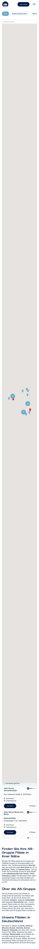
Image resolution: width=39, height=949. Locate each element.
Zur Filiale (10, 806)
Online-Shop (23, 4)
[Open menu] (34, 4)
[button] (9, 398)
